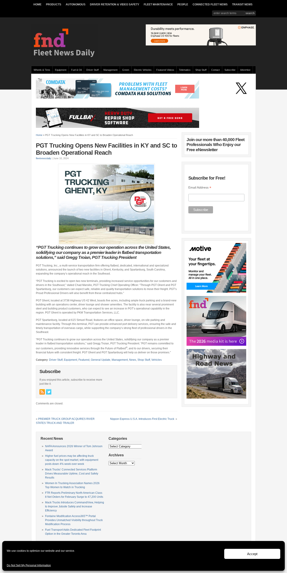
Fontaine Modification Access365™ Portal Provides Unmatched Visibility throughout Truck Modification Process (74, 520)
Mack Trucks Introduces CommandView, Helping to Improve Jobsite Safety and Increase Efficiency (74, 506)
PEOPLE (182, 4)
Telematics (185, 70)
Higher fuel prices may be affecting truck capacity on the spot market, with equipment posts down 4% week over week (71, 460)
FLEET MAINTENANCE (158, 4)
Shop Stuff (201, 70)
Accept (252, 554)
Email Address (199, 187)
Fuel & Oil (76, 70)
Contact (215, 70)
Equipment (60, 70)
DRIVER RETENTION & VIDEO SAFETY (114, 4)
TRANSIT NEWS (242, 4)
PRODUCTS (53, 4)
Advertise (245, 70)
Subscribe (229, 70)
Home (39, 135)
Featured (83, 359)
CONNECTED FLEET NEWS (210, 4)
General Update (100, 359)
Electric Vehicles (143, 70)
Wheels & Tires (42, 70)
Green (125, 70)
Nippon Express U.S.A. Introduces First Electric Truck (142, 419)
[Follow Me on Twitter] (48, 392)
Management (110, 70)
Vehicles (156, 359)
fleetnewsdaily (43, 158)
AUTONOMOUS (75, 4)
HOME (37, 4)
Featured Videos (165, 70)
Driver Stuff (92, 70)
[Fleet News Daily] (64, 58)
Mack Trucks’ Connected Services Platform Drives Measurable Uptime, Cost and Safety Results (71, 473)
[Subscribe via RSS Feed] (42, 392)
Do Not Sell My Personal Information (29, 565)
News (132, 359)
